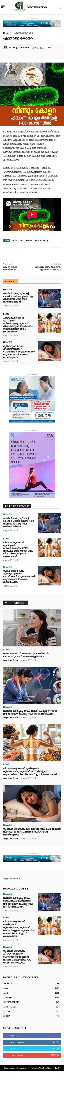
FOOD (6, 314)
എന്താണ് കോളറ (42, 240)
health (14, 240)
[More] (43, 54)
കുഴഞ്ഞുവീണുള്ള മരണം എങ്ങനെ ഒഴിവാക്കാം (48, 268)
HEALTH (7, 33)
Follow (55, 1042)
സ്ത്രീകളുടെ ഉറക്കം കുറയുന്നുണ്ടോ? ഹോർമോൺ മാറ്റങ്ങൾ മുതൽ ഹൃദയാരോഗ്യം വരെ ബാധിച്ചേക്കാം (19, 351)
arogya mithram (20, 47)
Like (57, 1036)
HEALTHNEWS (26, 240)
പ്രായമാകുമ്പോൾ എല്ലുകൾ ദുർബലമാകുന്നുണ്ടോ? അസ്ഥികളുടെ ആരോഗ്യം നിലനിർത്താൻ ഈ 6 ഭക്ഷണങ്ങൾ (18, 325)
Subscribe (54, 1055)
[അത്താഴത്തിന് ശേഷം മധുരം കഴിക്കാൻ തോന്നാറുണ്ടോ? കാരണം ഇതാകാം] (32, 627)
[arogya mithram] (6, 47)
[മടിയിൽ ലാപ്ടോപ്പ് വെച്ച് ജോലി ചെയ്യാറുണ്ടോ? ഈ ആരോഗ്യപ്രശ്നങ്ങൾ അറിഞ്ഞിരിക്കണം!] (49, 298)
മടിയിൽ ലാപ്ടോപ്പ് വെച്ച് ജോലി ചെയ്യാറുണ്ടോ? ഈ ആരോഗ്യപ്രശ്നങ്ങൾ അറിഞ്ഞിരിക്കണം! (31, 712)
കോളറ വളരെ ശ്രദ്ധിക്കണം (10, 268)
